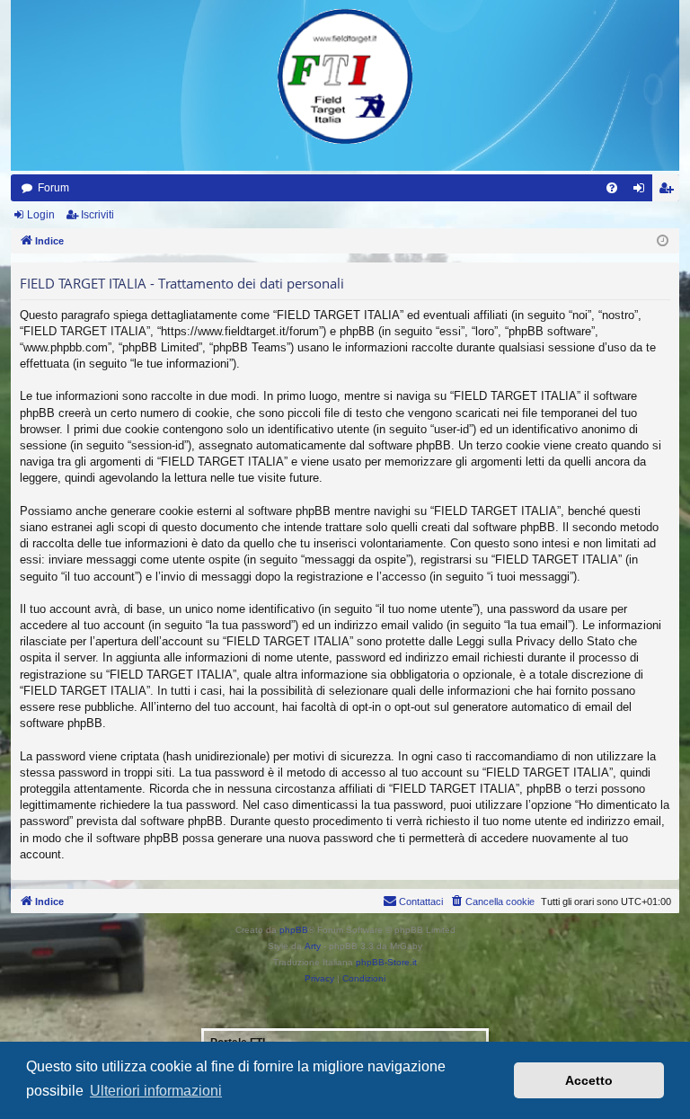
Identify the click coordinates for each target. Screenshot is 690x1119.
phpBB (293, 930)
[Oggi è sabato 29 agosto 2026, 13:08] (662, 241)
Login (41, 215)
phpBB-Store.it (386, 962)
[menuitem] (611, 187)
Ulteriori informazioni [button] (156, 1090)
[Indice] (345, 76)
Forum (53, 188)
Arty (313, 946)
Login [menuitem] (642, 191)
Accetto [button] (589, 1080)
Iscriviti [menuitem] (669, 191)
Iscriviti (97, 215)
